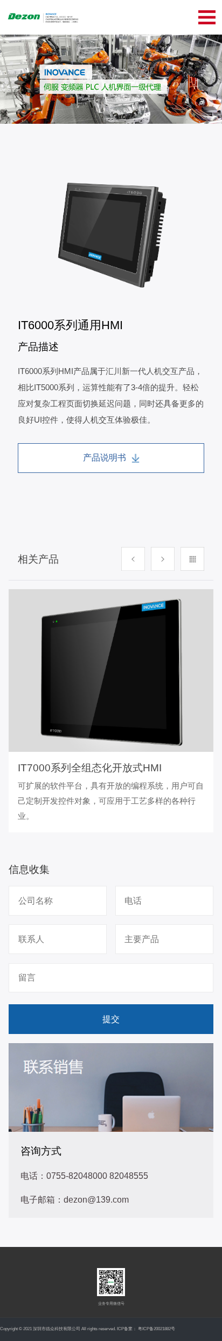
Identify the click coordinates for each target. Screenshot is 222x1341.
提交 (111, 1019)
